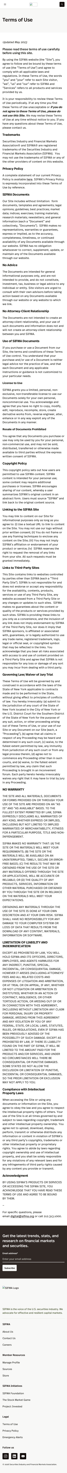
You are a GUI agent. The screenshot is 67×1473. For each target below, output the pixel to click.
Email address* (10, 1253)
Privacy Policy (10, 1430)
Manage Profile (11, 1362)
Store (5, 1375)
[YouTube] (23, 1456)
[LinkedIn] (14, 1456)
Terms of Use (10, 1424)
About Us (7, 1331)
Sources (7, 1369)
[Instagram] (5, 1456)
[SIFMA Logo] (33, 1295)
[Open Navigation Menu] (4, 4)
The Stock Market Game (16, 1400)
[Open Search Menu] (62, 4)
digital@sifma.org (22, 1216)
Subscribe (9, 1267)
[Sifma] (33, 4)
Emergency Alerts (12, 1437)
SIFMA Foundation (13, 1393)
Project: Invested (12, 1406)
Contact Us (8, 1338)
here (29, 179)
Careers (7, 1344)
